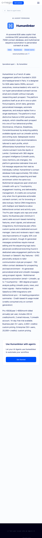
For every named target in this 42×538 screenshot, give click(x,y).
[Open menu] (38, 3)
